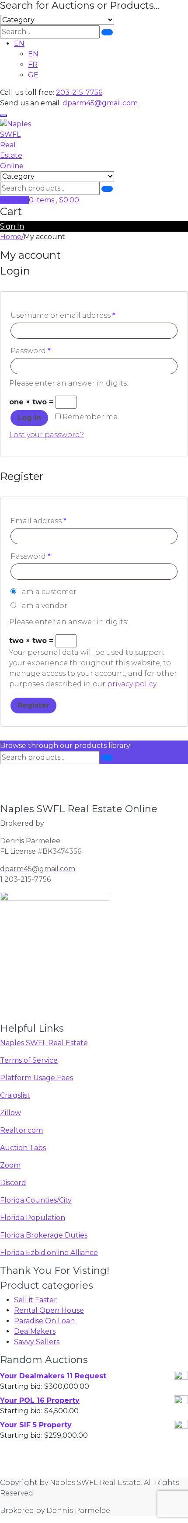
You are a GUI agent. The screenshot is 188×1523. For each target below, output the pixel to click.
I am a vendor (41, 606)
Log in (29, 418)
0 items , (54, 200)
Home (10, 237)
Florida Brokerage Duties (43, 1235)
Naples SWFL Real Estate (44, 1043)
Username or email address (62, 315)
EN (19, 43)
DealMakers (35, 1331)
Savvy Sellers (36, 1342)
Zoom (10, 1165)
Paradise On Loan (44, 1321)
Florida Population (32, 1218)
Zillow (10, 1113)
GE (33, 75)
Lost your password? (46, 435)
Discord (13, 1183)
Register (33, 705)
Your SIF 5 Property (36, 1425)
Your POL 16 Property (40, 1400)
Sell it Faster (35, 1300)
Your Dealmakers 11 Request (53, 1376)
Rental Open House (49, 1310)
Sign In (12, 226)
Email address (38, 521)
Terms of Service (29, 1060)
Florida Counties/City (36, 1200)
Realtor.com (21, 1130)
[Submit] (107, 32)
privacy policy (131, 684)
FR (33, 64)
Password (30, 351)
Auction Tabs (23, 1148)
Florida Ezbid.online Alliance (49, 1252)
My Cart (14, 200)
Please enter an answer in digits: (68, 383)
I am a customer (46, 592)
